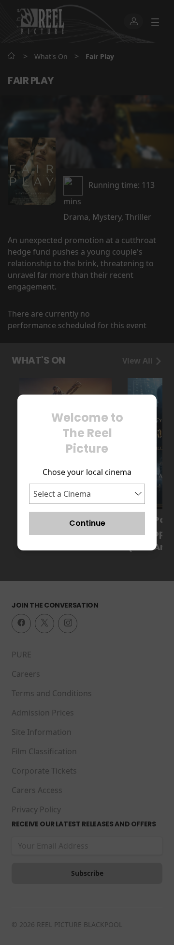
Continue (87, 523)
